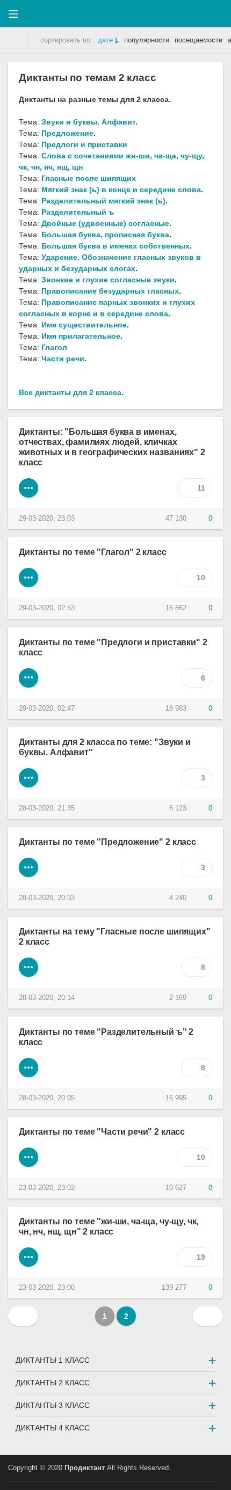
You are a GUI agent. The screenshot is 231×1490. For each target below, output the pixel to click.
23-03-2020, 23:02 (47, 1188)
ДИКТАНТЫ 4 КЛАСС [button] (53, 1427)
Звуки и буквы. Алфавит (88, 122)
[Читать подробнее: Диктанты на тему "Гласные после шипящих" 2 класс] (28, 967)
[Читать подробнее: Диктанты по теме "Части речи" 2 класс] (28, 1157)
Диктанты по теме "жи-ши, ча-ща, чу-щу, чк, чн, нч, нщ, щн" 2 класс (108, 1226)
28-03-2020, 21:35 (47, 808)
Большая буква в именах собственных (115, 246)
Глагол (54, 347)
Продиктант (84, 1468)
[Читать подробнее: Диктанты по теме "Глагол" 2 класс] (28, 577)
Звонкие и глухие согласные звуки (108, 279)
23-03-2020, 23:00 (47, 1287)
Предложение (67, 133)
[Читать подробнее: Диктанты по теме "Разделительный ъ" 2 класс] (28, 1067)
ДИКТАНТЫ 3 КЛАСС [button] (53, 1405)
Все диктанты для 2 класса (70, 392)
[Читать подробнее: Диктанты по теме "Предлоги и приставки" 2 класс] (28, 678)
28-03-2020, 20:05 (47, 1098)
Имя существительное (84, 324)
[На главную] (13, 40)
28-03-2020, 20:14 (47, 998)
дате (105, 40)
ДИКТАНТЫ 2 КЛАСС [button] (53, 1382)
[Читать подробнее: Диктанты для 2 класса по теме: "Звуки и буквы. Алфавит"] (28, 777)
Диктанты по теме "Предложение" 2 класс (107, 841)
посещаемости (198, 40)
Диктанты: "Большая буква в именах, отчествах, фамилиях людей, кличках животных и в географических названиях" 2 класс (112, 447)
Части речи (62, 358)
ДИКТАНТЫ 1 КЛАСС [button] (53, 1360)
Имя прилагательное (80, 336)
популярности (146, 40)
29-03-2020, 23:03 (47, 518)
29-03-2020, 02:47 (47, 708)
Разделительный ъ (77, 212)
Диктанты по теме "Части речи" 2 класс (102, 1131)
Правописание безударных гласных (110, 291)
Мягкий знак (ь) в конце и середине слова (121, 189)
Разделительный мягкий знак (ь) (103, 200)
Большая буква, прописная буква (105, 234)
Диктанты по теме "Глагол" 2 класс (93, 552)
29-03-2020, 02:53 (47, 608)
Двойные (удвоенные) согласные (105, 223)
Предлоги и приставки (84, 144)
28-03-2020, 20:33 (47, 898)
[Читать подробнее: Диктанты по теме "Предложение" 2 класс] (28, 867)
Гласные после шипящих (88, 178)
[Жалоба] (137, 518)
